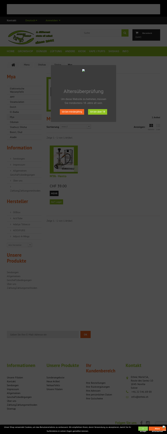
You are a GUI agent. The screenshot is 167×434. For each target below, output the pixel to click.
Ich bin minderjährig (72, 111)
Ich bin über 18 (97, 111)
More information (157, 429)
